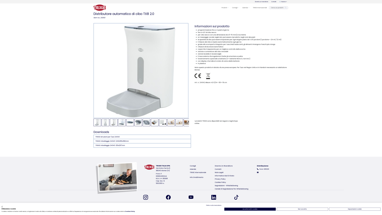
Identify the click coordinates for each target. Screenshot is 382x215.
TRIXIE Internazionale (260, 8)
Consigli (234, 8)
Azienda (245, 8)
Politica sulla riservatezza (213, 205)
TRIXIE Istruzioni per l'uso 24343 (107, 137)
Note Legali (219, 172)
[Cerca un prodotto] (285, 7)
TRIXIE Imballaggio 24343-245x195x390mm (112, 141)
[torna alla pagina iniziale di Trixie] (100, 8)
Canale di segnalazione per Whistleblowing (231, 189)
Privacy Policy (220, 179)
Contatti (273, 1)
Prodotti (224, 8)
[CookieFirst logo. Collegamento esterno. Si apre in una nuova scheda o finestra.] (2, 207)
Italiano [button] (283, 1)
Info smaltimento (196, 177)
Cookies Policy (220, 182)
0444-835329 (264, 169)
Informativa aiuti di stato (224, 176)
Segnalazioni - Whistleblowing (226, 185)
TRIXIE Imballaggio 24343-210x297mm (110, 145)
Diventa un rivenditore (261, 1)
